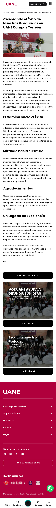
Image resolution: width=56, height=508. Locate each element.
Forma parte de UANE (15, 406)
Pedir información (37, 4)
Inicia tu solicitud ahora (28, 462)
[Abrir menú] (50, 4)
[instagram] (10, 454)
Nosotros (8, 420)
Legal (6, 434)
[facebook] (4, 454)
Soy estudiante (11, 413)
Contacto (8, 427)
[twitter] (16, 454)
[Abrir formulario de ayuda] (28, 503)
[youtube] (22, 454)
